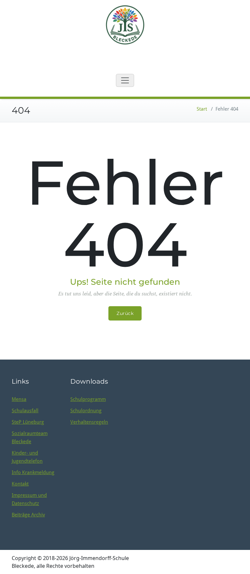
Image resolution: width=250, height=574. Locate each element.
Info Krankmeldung (33, 472)
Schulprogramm (88, 399)
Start (202, 109)
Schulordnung (86, 411)
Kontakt (20, 484)
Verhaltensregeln (89, 422)
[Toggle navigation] (125, 80)
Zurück (125, 313)
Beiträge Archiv (28, 515)
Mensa (19, 399)
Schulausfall (25, 411)
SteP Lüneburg (28, 422)
